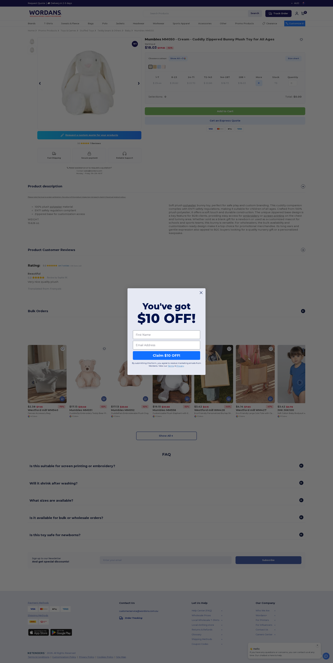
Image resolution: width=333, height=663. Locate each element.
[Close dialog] (201, 293)
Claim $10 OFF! (166, 355)
